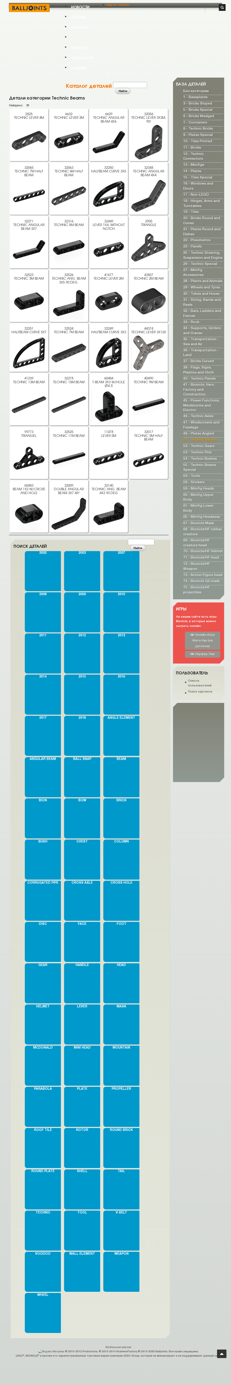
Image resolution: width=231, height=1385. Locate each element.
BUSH (42, 841)
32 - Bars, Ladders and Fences (202, 313)
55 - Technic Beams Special (199, 467)
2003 (82, 553)
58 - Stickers (194, 482)
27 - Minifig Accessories (193, 273)
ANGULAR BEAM (43, 759)
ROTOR (82, 1130)
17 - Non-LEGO (196, 194)
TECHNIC (43, 1212)
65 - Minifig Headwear (201, 517)
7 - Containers (195, 122)
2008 (42, 594)
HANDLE (82, 965)
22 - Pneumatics (196, 240)
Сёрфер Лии (204, 654)
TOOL (82, 1212)
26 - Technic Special (200, 263)
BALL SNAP (82, 759)
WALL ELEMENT (82, 1253)
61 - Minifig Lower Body (198, 508)
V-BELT (121, 1212)
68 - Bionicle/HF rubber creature (202, 532)
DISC (43, 924)
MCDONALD (43, 1047)
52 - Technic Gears (199, 446)
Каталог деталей (89, 85)
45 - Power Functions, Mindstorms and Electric (201, 405)
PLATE (82, 1089)
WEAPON (121, 1253)
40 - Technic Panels (199, 378)
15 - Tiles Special (197, 177)
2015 (82, 676)
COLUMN (121, 841)
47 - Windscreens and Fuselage (201, 425)
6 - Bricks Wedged (198, 116)
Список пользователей (200, 683)
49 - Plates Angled (198, 433)
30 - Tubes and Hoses (201, 293)
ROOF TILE (43, 1130)
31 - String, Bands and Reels (202, 302)
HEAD (121, 965)
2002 (42, 553)
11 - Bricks (192, 147)
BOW (82, 800)
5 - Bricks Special (198, 110)
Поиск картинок (200, 691)
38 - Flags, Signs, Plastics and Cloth (198, 370)
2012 (82, 635)
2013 (121, 635)
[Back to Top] (221, 1353)
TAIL (121, 1171)
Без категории (196, 91)
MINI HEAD (82, 1047)
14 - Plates (192, 171)
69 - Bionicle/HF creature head (196, 543)
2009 (82, 594)
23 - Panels (192, 246)
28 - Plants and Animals (202, 281)
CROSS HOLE (121, 882)
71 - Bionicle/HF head (201, 557)
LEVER (82, 1006)
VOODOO (43, 1253)
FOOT (121, 924)
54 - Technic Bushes (200, 458)
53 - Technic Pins (197, 452)
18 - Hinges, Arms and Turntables (201, 204)
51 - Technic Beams (200, 439)
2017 (42, 717)
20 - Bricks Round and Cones (201, 221)
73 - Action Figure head (202, 574)
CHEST (82, 841)
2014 (42, 676)
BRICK (121, 800)
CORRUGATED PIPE (42, 882)
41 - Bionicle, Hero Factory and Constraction (198, 389)
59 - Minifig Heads (198, 488)
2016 (121, 676)
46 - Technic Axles (198, 416)
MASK (121, 1006)
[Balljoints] (29, 7)
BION (43, 800)
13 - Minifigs (193, 165)
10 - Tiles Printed (197, 141)
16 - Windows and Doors (198, 186)
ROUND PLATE (43, 1171)
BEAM (121, 759)
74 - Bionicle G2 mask (201, 581)
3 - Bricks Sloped (197, 103)
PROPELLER (121, 1089)
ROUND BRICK (121, 1130)
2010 (121, 594)
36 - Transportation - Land (201, 353)
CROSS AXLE (82, 882)
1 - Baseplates (195, 97)
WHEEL (43, 1295)
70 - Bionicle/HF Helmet (203, 551)
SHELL (82, 1171)
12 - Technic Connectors (193, 156)
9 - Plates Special (198, 135)
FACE (82, 924)
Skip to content (117, 5)
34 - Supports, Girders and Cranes (202, 331)
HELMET (43, 1006)
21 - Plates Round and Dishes (201, 232)
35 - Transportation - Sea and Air (201, 342)
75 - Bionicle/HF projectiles (196, 590)
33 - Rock (191, 322)
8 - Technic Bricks (198, 128)
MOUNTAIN (121, 1047)
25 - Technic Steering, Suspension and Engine (202, 255)
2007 (121, 553)
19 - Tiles (191, 212)
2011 (42, 635)
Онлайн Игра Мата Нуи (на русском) (203, 640)
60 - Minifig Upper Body (198, 497)
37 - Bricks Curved (198, 361)
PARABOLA (43, 1089)
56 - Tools (191, 476)
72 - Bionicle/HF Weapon (196, 566)
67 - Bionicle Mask (198, 523)
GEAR (42, 965)
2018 (82, 717)
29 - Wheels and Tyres (201, 287)
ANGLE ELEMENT (121, 717)
